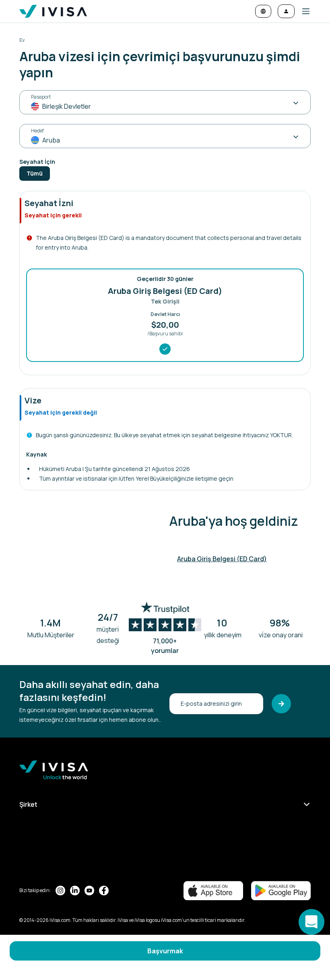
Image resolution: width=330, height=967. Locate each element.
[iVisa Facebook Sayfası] (104, 890)
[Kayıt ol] (281, 703)
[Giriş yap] (286, 11)
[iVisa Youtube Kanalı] (89, 890)
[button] (303, 11)
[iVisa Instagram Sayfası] (60, 890)
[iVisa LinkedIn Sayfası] (75, 890)
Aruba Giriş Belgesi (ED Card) (222, 558)
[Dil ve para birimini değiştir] (263, 11)
